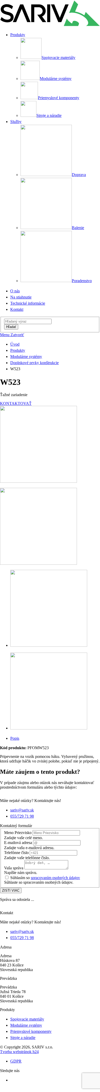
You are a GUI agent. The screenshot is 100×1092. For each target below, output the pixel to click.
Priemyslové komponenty (31, 1031)
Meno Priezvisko (18, 832)
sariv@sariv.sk (22, 810)
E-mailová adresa (18, 842)
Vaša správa (13, 868)
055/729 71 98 (22, 816)
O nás (15, 291)
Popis (14, 738)
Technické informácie (27, 303)
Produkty (17, 350)
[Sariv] (50, 25)
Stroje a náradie (22, 1037)
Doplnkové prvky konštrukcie (34, 362)
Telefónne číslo (16, 852)
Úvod (14, 344)
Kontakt (16, 309)
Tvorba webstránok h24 (19, 1051)
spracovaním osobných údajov (55, 877)
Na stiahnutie (21, 297)
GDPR (16, 1061)
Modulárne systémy (26, 356)
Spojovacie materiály (27, 1019)
